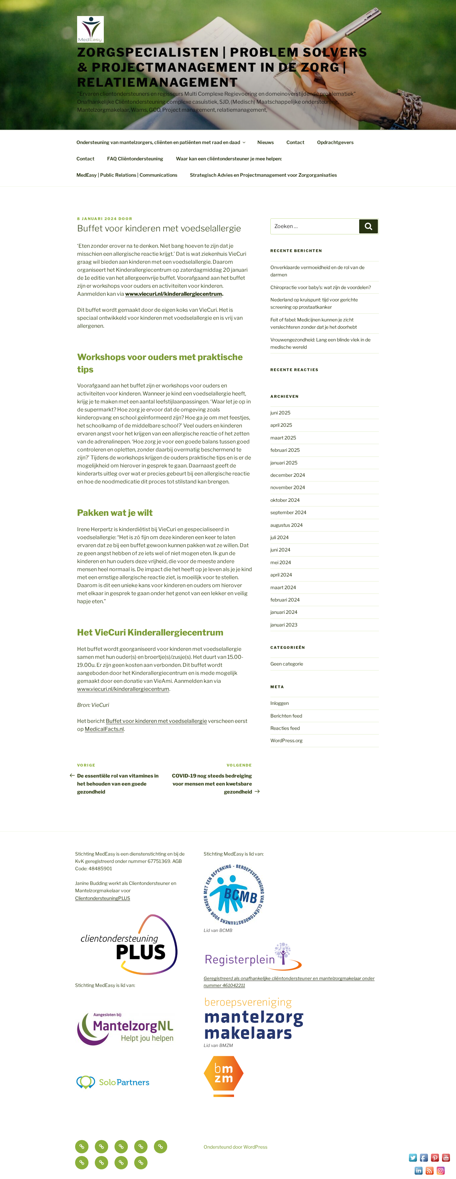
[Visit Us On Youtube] (445, 1161)
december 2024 (287, 475)
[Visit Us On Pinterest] (434, 1161)
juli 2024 (279, 537)
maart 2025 (283, 437)
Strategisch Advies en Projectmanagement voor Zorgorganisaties (263, 175)
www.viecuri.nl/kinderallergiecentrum (123, 689)
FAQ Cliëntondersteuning (135, 158)
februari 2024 (285, 600)
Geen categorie (286, 664)
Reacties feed (285, 728)
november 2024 (287, 487)
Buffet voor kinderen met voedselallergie (156, 721)
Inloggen (279, 703)
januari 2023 (283, 625)
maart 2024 (283, 587)
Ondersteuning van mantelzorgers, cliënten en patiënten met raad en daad (158, 142)
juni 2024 (280, 549)
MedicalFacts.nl (104, 729)
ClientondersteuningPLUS (102, 898)
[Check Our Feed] (429, 1174)
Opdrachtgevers (335, 142)
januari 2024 (283, 612)
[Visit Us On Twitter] (412, 1161)
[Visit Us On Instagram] (440, 1174)
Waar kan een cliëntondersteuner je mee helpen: (229, 158)
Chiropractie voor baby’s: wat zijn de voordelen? (320, 287)
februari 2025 (285, 450)
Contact (295, 142)
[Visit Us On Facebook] (423, 1161)
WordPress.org (286, 740)
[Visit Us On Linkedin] (418, 1174)
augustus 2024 (286, 525)
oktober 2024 (285, 500)
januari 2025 (283, 462)
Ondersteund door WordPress (235, 1147)
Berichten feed (286, 716)
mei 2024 (280, 562)
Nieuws (265, 142)
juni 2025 (280, 412)
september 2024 (288, 512)
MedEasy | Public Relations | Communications (126, 175)
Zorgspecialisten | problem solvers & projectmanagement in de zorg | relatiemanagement (222, 67)
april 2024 (281, 574)
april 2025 (281, 425)
